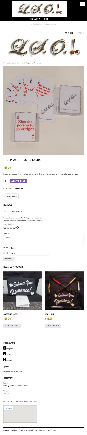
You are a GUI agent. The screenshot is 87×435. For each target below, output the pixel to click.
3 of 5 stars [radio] (11, 227)
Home (5, 63)
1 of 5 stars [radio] (4, 227)
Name (6, 247)
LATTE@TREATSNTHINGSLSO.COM (15, 386)
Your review (8, 233)
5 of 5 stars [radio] (17, 227)
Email (6, 253)
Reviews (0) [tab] (12, 196)
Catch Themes (52, 430)
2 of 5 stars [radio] (8, 227)
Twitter (8, 354)
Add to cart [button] (12, 325)
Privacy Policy (28, 430)
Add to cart (18, 181)
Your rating (8, 224)
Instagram (9, 348)
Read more (53, 325)
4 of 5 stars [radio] (14, 227)
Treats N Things (39, 19)
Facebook (9, 360)
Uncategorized (15, 63)
